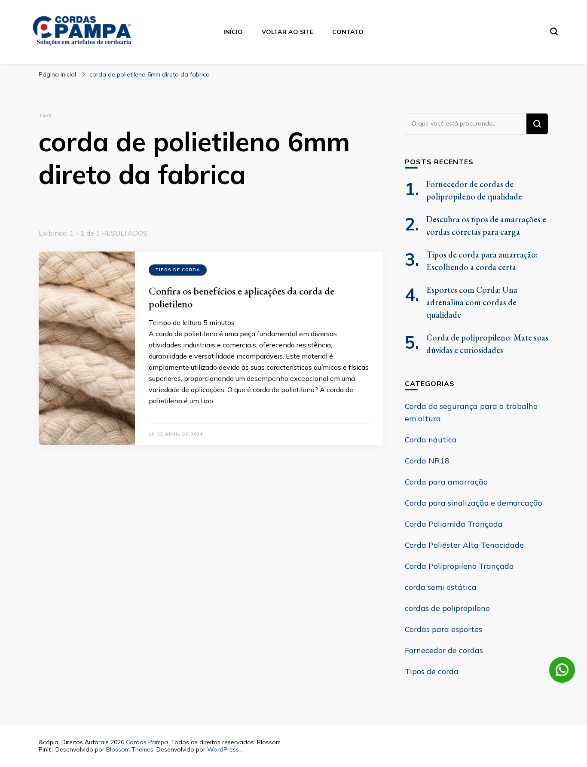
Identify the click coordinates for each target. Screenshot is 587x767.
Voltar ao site (287, 32)
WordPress (223, 749)
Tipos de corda (177, 270)
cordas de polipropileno (447, 608)
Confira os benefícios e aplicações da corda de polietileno (241, 297)
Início (233, 32)
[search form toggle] (554, 31)
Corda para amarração (446, 482)
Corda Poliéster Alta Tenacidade (464, 545)
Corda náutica (431, 440)
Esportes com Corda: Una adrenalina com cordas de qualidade (471, 302)
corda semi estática (441, 587)
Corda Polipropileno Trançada (459, 566)
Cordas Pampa (147, 742)
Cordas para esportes (443, 629)
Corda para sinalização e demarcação (473, 503)
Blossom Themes (129, 749)
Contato (348, 32)
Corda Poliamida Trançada (454, 524)
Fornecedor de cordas (444, 650)
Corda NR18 (427, 461)
